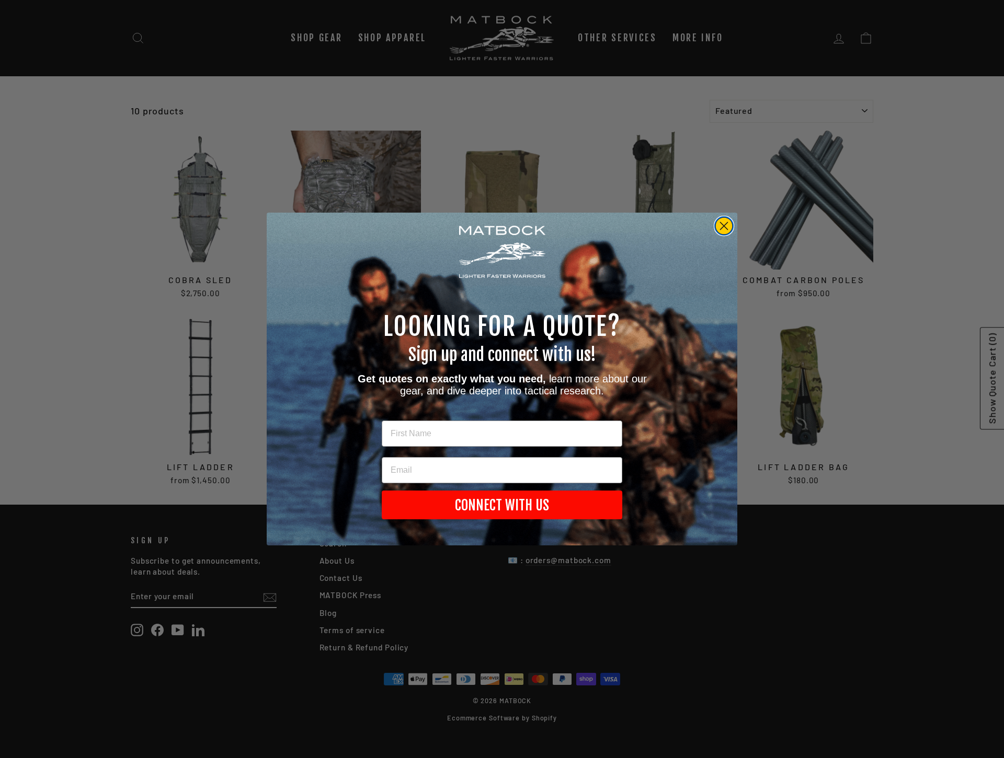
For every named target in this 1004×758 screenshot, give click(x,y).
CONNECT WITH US (502, 505)
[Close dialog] (724, 226)
